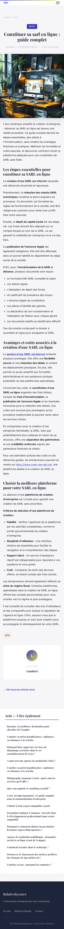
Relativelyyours (14, 894)
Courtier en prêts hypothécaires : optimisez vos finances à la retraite (30, 738)
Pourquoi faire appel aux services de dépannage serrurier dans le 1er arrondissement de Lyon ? (27, 750)
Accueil (7, 17)
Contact (39, 911)
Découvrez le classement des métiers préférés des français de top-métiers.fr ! (32, 856)
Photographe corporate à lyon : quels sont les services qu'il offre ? (31, 780)
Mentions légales (22, 911)
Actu (16, 17)
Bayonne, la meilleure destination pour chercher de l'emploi (28, 728)
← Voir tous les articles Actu (19, 689)
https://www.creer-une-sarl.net (34, 464)
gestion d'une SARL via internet (26, 354)
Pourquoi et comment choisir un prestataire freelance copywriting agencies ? (30, 828)
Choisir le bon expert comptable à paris (28, 805)
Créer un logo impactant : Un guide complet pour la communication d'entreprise (30, 797)
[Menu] (58, 2)
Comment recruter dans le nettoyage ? (27, 847)
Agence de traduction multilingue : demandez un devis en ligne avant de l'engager (31, 838)
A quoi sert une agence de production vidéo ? (31, 760)
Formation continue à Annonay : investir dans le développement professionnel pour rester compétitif (31, 816)
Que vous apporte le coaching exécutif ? (28, 788)
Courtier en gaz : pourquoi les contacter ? (29, 864)
